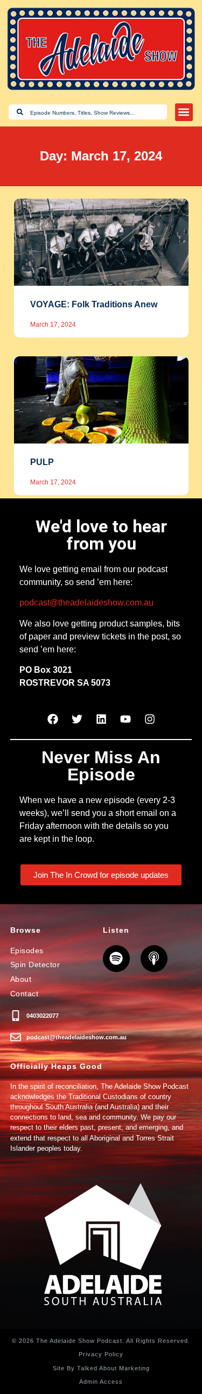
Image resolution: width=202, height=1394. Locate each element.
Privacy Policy (101, 1354)
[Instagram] (150, 719)
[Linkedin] (101, 719)
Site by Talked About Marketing (101, 1368)
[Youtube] (125, 719)
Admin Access (101, 1381)
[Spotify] (116, 958)
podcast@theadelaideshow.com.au (86, 602)
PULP (42, 462)
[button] (184, 112)
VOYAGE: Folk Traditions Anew (93, 304)
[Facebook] (53, 719)
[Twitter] (77, 719)
